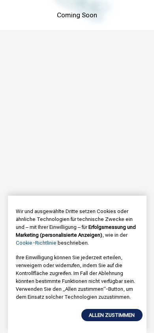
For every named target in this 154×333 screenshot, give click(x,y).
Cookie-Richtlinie (36, 243)
